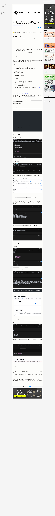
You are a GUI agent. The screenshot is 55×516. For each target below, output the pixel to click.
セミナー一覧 (49, 96)
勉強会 (37, 2)
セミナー (31, 2)
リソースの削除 (3, 13)
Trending (15, 2)
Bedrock (22, 2)
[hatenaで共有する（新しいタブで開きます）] (38, 27)
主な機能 (2, 7)
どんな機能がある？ (3, 6)
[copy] (41, 112)
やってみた (1, 8)
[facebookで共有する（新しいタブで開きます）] (40, 27)
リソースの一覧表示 (3, 11)
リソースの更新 (3, 12)
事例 (39, 2)
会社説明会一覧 (49, 99)
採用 (40, 2)
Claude (19, 2)
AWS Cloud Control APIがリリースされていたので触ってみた (21, 93)
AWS (17, 2)
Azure (28, 2)
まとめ (1, 14)
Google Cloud (25, 2)
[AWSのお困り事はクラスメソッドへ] (27, 393)
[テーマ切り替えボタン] (52, 0)
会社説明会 (34, 2)
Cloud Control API (39, 87)
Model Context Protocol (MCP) (19, 25)
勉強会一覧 (49, 101)
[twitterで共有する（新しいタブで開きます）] (41, 27)
